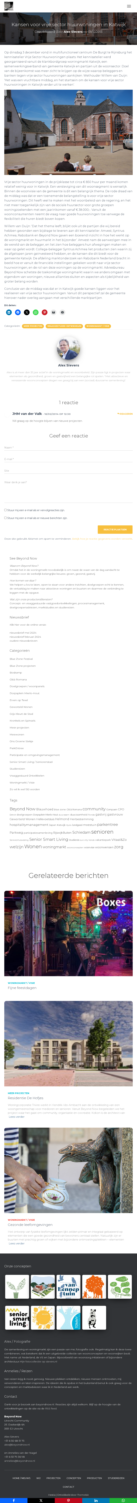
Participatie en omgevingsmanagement (35, 755)
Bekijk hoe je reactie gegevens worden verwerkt (102, 538)
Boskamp (16, 672)
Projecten (53, 1478)
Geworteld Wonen (21, 707)
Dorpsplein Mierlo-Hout (24, 693)
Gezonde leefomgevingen (30, 1225)
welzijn (17, 846)
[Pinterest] (68, 1500)
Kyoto (69, 825)
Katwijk (61, 824)
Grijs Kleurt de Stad (21, 713)
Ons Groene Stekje (21, 741)
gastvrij (100, 814)
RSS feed (51, 1408)
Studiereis (74, 840)
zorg (118, 846)
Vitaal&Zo (119, 839)
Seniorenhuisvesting (19, 840)
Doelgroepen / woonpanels (27, 686)
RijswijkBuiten (62, 832)
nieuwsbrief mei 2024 (23, 632)
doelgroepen (24, 814)
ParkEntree (17, 748)
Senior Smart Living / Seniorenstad (31, 762)
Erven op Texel (19, 700)
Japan (52, 824)
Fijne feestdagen (22, 988)
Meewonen (17, 734)
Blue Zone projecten (23, 665)
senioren (102, 832)
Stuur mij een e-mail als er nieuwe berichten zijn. (37, 518)
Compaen (111, 809)
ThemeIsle (83, 1494)
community (94, 808)
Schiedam (81, 832)
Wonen (33, 846)
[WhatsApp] (123, 1500)
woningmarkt (54, 847)
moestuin (90, 825)
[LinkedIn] (96, 1500)
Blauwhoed (44, 809)
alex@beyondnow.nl (17, 1444)
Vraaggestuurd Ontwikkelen (64, 326)
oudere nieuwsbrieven (23, 640)
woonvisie (89, 847)
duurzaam (64, 815)
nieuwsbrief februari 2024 (25, 636)
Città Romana (18, 679)
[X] (41, 1500)
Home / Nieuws (21, 1478)
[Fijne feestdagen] (68, 933)
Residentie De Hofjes (25, 1098)
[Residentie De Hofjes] (68, 1043)
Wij (38, 1478)
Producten (94, 1478)
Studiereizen (17, 768)
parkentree (107, 824)
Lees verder (16, 1116)
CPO (121, 809)
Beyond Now (22, 808)
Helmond (62, 819)
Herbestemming (82, 819)
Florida (91, 815)
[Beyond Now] (10, 6)
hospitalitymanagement (29, 825)
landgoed (77, 825)
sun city (84, 840)
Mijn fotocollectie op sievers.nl (38, 1361)
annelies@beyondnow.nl (19, 1460)
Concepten (74, 1478)
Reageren (126, 414)
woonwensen (104, 847)
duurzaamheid (78, 814)
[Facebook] (13, 1500)
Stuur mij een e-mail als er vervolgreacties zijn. (36, 510)
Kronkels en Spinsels (22, 720)
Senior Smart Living (48, 839)
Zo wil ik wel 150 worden (25, 789)
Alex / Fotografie (17, 1342)
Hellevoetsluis (45, 819)
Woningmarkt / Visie (98, 326)
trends (92, 840)
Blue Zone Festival (21, 658)
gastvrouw (115, 814)
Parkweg (16, 832)
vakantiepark (103, 839)
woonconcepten (75, 847)
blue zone (60, 809)
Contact (68, 1487)
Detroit (13, 815)
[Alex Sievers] (68, 347)
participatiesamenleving (38, 832)
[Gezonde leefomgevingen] (68, 1170)
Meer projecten (33, 326)
